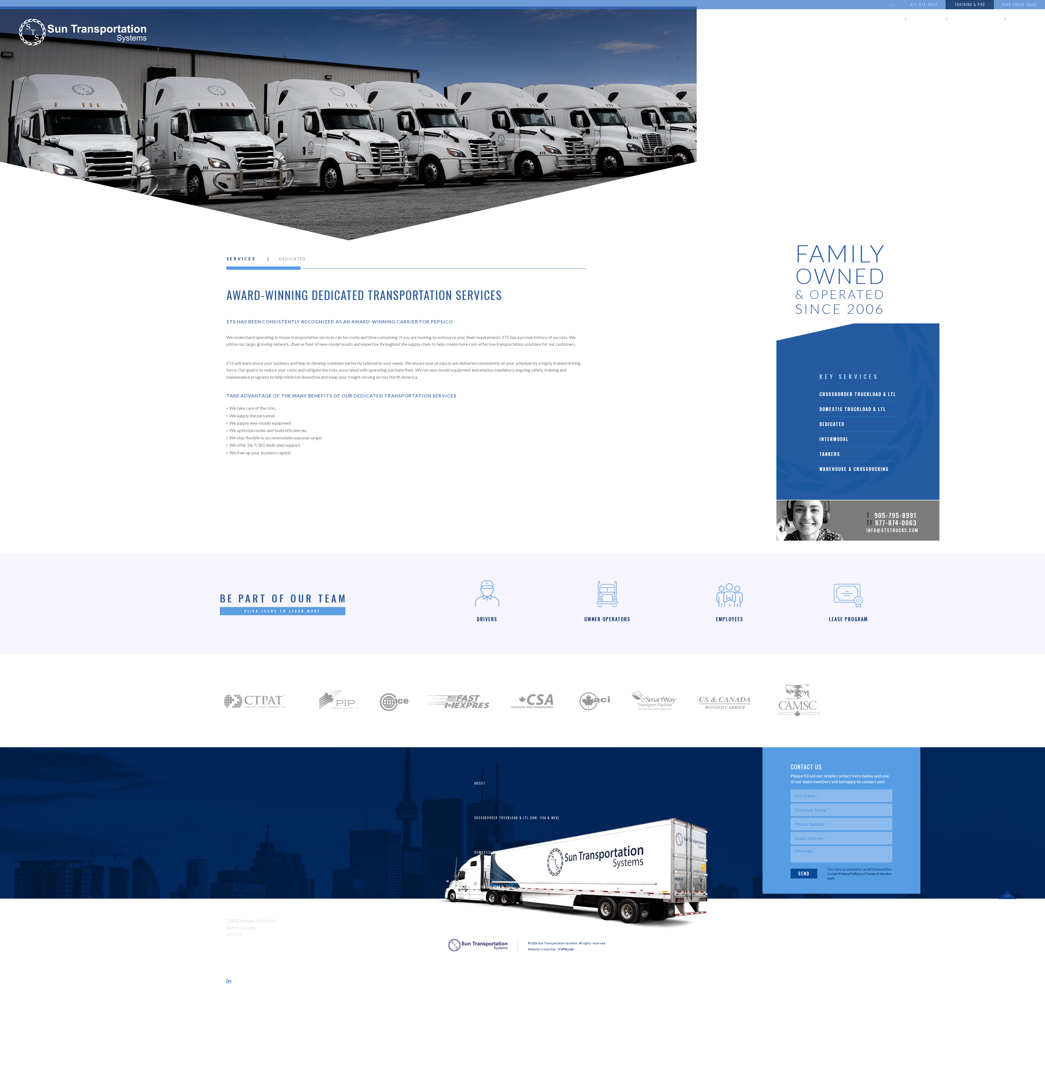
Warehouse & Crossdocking (854, 469)
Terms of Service (878, 874)
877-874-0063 (924, 4)
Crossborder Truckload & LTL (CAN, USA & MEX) (516, 818)
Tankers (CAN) (486, 956)
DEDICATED (831, 424)
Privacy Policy (848, 874)
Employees (483, 1059)
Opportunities (975, 19)
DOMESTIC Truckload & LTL (852, 409)
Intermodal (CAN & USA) (495, 921)
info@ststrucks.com (892, 530)
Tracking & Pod (969, 4)
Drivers (481, 1024)
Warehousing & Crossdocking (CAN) (506, 990)
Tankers (829, 454)
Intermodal (834, 439)
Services (926, 19)
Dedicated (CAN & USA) (494, 887)
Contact (1025, 19)
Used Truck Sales (1019, 4)
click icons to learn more (282, 611)
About (889, 19)
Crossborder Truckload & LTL (857, 394)
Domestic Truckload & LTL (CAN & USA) (508, 852)
